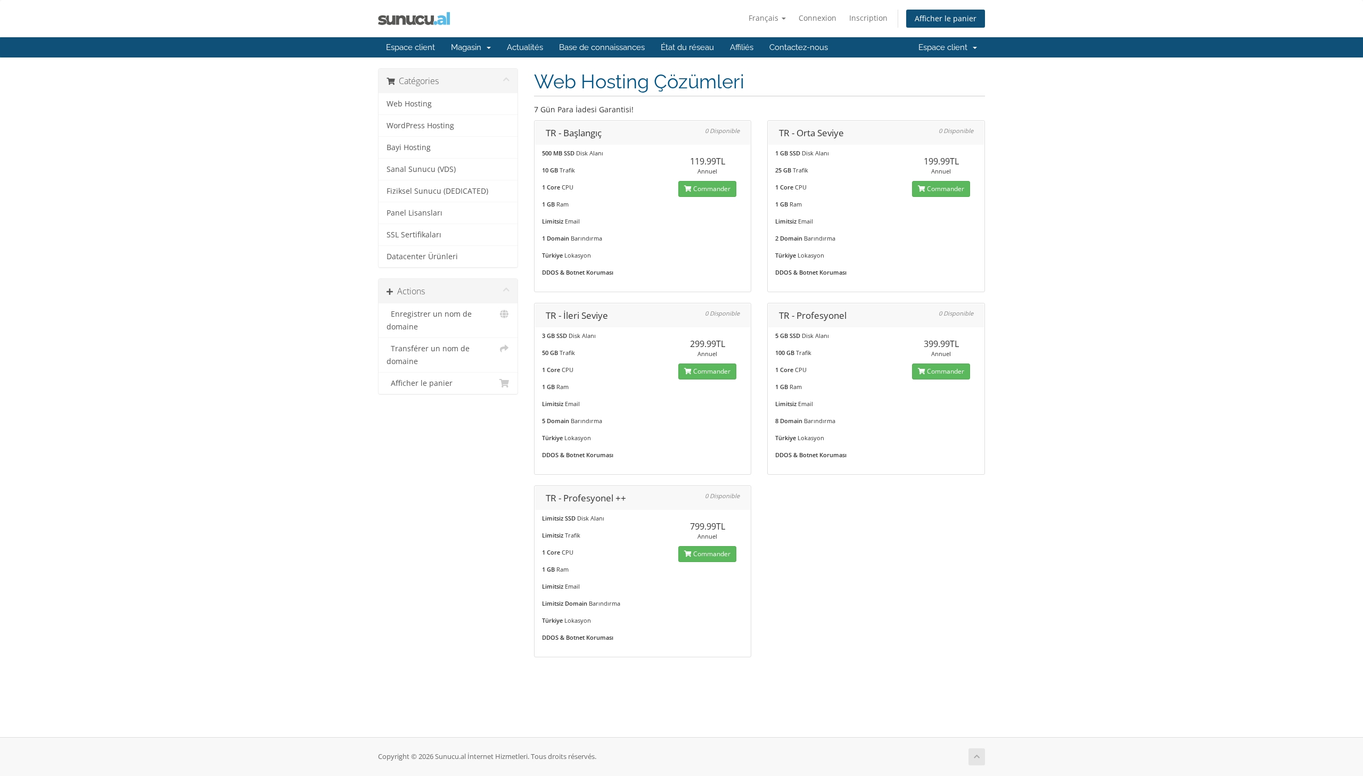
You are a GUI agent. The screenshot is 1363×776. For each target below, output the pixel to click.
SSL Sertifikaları (414, 235)
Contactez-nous (798, 47)
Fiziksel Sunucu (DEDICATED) (437, 191)
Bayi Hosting (409, 147)
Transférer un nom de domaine (428, 355)
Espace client (410, 47)
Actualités (525, 47)
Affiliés (741, 47)
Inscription (868, 18)
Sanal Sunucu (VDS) (421, 169)
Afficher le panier (945, 18)
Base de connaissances (602, 47)
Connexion (817, 18)
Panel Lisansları (414, 213)
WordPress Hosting (420, 125)
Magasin (468, 47)
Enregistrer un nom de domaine (429, 320)
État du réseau (687, 47)
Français (765, 18)
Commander (711, 188)
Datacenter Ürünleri (422, 256)
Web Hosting (409, 104)
